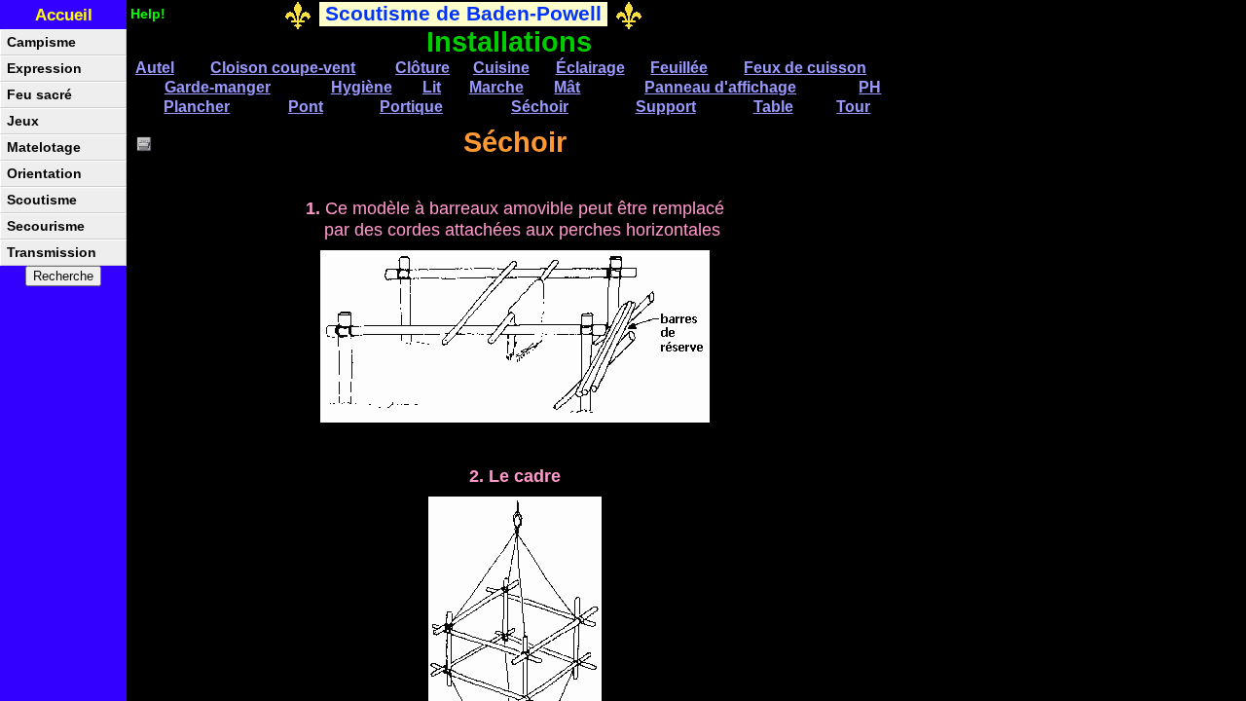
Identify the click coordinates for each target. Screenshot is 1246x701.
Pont (305, 106)
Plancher (197, 106)
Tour (853, 106)
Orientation (44, 173)
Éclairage (590, 67)
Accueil (63, 15)
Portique (411, 106)
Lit (431, 87)
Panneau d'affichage (720, 87)
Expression (44, 68)
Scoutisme (42, 200)
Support (666, 106)
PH (870, 87)
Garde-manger (218, 87)
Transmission (51, 252)
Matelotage (44, 147)
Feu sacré (39, 95)
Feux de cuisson (805, 67)
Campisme (41, 42)
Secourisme (46, 226)
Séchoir (539, 106)
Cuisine (501, 67)
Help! (147, 13)
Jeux (23, 121)
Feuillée (679, 67)
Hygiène (361, 87)
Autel (154, 67)
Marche (496, 87)
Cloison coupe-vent (282, 67)
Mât (567, 87)
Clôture (422, 67)
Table (773, 106)
